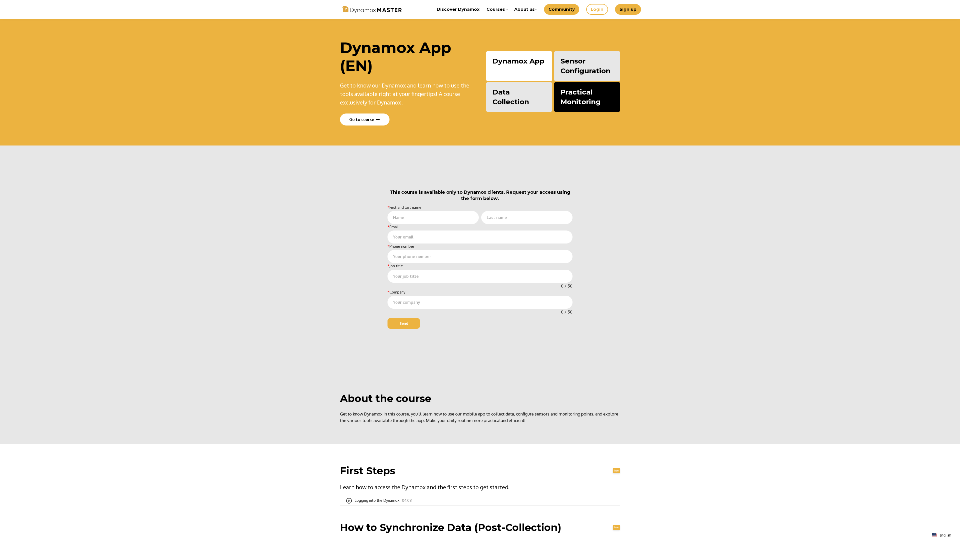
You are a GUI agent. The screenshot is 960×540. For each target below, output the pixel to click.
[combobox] (942, 535)
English (946, 535)
